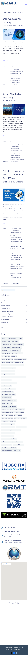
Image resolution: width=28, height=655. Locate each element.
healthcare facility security (7, 409)
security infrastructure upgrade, (17, 266)
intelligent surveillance (6, 441)
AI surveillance (5, 447)
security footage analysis (7, 450)
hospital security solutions (7, 412)
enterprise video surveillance (8, 371)
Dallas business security (17, 353)
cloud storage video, (15, 244)
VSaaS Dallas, (13, 235)
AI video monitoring (6, 353)
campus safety (15, 341)
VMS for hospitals (18, 415)
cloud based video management (9, 421)
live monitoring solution (7, 377)
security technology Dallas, (16, 268)
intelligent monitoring (6, 344)
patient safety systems (21, 427)
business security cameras (7, 362)
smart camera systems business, (17, 270)
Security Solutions (14, 84)
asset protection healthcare (20, 418)
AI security (20, 338)
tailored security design (7, 444)
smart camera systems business (8, 394)
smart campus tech (6, 347)
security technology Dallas (7, 391)
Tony (15, 25)
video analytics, (20, 144)
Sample (3, 338)
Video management (14, 283)
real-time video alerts (6, 379)
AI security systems (16, 430)
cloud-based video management (9, 368)
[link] (14, 494)
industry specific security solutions (9, 438)
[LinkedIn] (16, 653)
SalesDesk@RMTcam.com (11, 531)
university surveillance (16, 347)
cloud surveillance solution (17, 365)
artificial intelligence (6, 341)
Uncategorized (4, 300)
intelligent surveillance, (15, 78)
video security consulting (7, 403)
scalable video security (6, 385)
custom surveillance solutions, (17, 71)
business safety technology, (16, 239)
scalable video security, (15, 157)
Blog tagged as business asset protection (12, 12)
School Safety (4, 302)
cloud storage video (6, 365)
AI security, (13, 141)
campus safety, (13, 66)
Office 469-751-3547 (9, 527)
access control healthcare (7, 418)
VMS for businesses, (14, 234)
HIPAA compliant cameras (7, 415)
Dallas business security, (15, 232)
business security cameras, (16, 150)
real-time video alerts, (15, 155)
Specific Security (5, 322)
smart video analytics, (15, 80)
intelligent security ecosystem (8, 374)
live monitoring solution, (15, 153)
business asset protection (7, 359)
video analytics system (6, 397)
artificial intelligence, (15, 143)
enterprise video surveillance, (16, 252)
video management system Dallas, (16, 274)
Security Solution (5, 319)
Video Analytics (4, 327)
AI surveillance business (15, 350)
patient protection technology (8, 427)
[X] (11, 653)
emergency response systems (8, 424)
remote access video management (9, 382)
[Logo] (9, 3)
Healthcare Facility (5, 314)
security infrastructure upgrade (17, 159)
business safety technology (20, 359)
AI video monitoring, (15, 146)
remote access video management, (14, 261)
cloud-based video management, (17, 249)
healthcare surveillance (19, 409)
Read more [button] (5, 60)
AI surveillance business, (15, 228)
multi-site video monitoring (19, 377)
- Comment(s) (19, 25)
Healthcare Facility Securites (8, 316)
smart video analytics (17, 441)
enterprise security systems (7, 436)
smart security (17, 450)
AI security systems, (14, 69)
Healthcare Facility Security (7, 311)
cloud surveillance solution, (16, 246)
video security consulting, (16, 277)
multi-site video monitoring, (16, 257)
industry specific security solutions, (15, 76)
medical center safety (19, 412)
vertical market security (15, 82)
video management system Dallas (9, 400)
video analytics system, (15, 272)
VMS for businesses (6, 356)
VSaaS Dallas (14, 356)
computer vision (13, 447)
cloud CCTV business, (15, 152)
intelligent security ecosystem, (17, 253)
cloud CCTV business (18, 362)
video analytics (5, 350)
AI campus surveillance (11, 338)
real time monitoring (6, 430)
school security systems (18, 344)
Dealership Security (14, 161)
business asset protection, (16, 67)
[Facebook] (14, 653)
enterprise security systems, (16, 73)
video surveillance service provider (15, 280)
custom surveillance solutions (8, 433)
